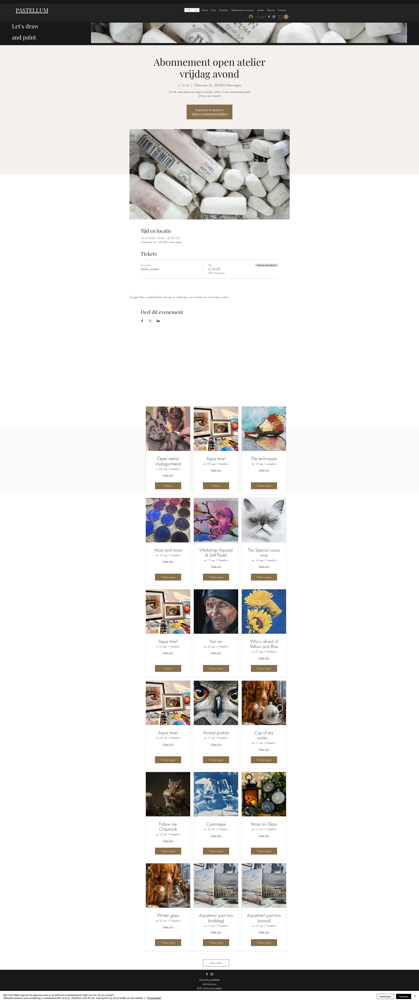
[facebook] (269, 16)
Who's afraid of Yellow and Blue (264, 644)
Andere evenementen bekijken (209, 114)
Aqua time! (216, 458)
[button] (284, 16)
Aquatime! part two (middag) (216, 918)
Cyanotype (216, 824)
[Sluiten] (415, 996)
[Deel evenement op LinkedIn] (158, 320)
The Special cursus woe (264, 553)
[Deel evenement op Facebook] (142, 320)
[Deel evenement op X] (150, 320)
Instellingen (385, 996)
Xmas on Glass (264, 824)
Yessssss (403, 996)
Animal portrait (216, 732)
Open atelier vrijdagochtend (168, 461)
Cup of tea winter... (264, 735)
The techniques (264, 458)
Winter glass (168, 915)
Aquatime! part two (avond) (264, 918)
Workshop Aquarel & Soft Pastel (216, 553)
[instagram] (273, 16)
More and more (168, 550)
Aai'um (216, 641)
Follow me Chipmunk (168, 827)
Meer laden (216, 963)
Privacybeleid (154, 998)
